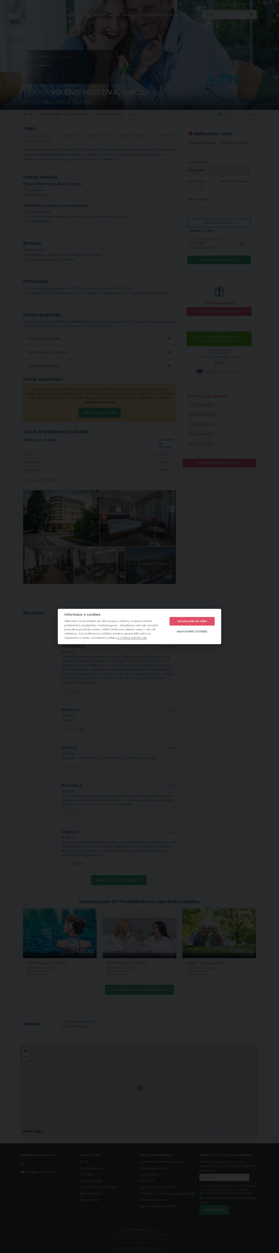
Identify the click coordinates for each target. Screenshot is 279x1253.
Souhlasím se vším (192, 621)
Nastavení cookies (192, 631)
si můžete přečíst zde (132, 637)
